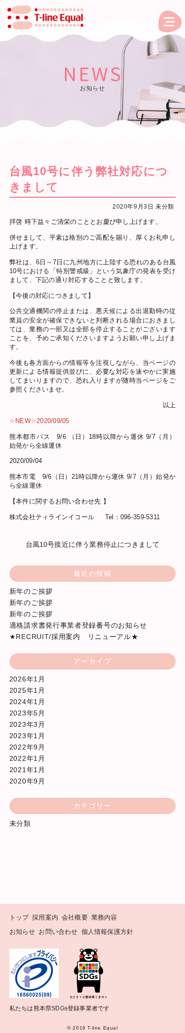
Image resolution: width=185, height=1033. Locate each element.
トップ (19, 917)
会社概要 (75, 917)
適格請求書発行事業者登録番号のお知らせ (78, 625)
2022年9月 (27, 747)
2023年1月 (27, 736)
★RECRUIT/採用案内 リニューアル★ (74, 637)
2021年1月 (27, 770)
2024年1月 (27, 702)
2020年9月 (27, 781)
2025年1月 (27, 690)
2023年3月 (27, 724)
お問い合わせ (57, 931)
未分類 (164, 206)
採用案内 (45, 917)
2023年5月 (27, 713)
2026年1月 (27, 679)
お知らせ (22, 931)
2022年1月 (27, 758)
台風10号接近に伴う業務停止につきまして (93, 544)
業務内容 (104, 917)
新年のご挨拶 (31, 591)
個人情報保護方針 (107, 931)
